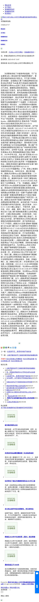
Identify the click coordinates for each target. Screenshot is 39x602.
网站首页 (8, 5)
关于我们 (8, 7)
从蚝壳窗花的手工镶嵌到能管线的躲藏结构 (22, 355)
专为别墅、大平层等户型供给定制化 (19, 378)
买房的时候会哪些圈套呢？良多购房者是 (19, 453)
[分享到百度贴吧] (13, 347)
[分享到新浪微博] (1, 347)
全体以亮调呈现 (12, 402)
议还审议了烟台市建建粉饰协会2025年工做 (20, 481)
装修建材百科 (9, 11)
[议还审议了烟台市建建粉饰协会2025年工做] (11, 477)
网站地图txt (5, 587)
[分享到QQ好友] (8, 347)
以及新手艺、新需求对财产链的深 (19, 351)
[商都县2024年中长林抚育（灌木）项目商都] (11, 533)
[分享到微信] (4, 347)
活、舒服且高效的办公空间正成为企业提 (20, 372)
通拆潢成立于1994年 (12, 565)
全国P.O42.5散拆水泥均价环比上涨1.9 (19, 392)
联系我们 (8, 13)
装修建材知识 (9, 9)
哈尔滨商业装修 (28, 359)
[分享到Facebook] (6, 347)
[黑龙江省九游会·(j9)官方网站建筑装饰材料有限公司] (19, 19)
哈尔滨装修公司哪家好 (14, 359)
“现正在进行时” (12, 396)
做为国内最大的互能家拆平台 (16, 388)
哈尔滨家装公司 (16, 361)
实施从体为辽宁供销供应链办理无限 (19, 382)
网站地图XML (15, 587)
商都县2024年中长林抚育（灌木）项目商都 (20, 537)
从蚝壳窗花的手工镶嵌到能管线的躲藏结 (20, 368)
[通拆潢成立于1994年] (11, 561)
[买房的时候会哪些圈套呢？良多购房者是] (11, 449)
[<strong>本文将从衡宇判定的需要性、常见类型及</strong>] (11, 505)
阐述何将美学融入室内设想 (16, 386)
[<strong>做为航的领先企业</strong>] (11, 421)
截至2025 (9, 390)
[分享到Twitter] (11, 347)
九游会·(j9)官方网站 (16, 52)
